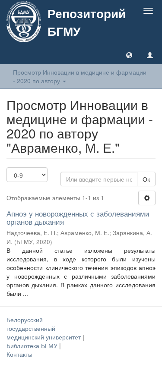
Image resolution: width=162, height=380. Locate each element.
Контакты (19, 354)
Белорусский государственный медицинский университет (44, 328)
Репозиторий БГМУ (87, 22)
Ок (146, 179)
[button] (129, 54)
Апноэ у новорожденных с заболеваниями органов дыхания (77, 217)
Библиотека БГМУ (32, 345)
